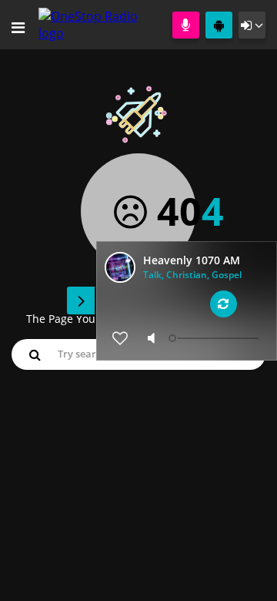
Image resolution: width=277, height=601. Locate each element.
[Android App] (218, 25)
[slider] (215, 338)
